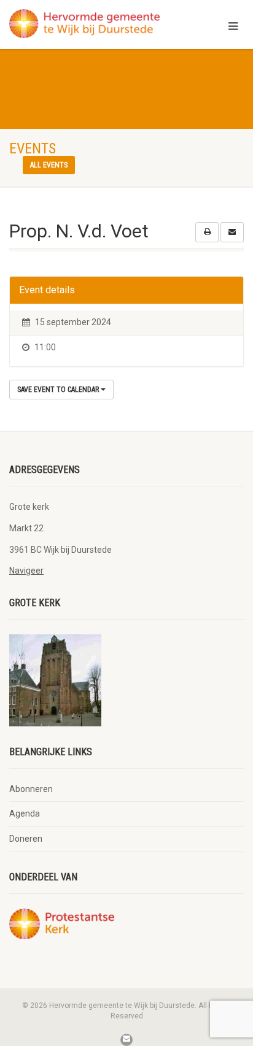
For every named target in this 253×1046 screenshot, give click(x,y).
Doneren (25, 839)
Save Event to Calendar (59, 389)
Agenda (24, 813)
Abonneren (31, 789)
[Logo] (84, 23)
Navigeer (26, 570)
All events (49, 165)
